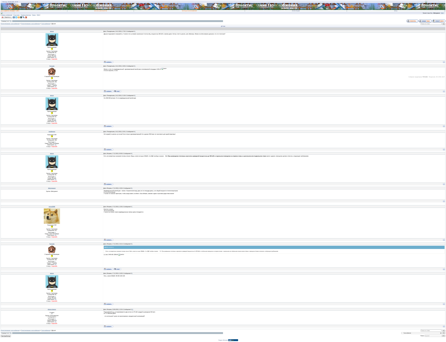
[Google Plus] (26, 17)
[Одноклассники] (19, 17)
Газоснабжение (45, 23)
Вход (395, 10)
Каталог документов (100, 10)
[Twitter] (16, 17)
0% (55, 57)
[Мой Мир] (21, 17)
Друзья (54, 23)
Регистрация (296, 10)
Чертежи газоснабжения (189, 10)
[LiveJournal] (23, 17)
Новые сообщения (6, 15)
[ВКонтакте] (14, 17)
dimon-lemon (52, 309)
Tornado (51, 66)
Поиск (34, 15)
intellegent (52, 131)
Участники (16, 15)
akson (52, 31)
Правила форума (26, 15)
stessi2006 (52, 206)
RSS (442, 13)
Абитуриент (52, 188)
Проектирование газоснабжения (10, 23)
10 (132, 309)
